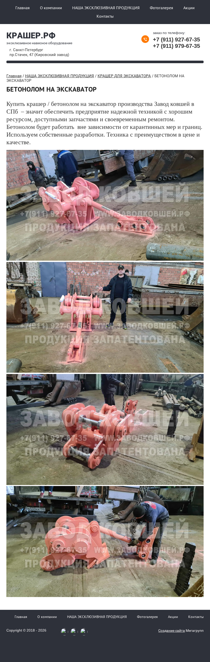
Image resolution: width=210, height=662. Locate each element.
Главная (22, 7)
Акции (189, 7)
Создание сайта (171, 630)
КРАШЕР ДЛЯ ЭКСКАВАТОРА (124, 76)
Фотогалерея (161, 7)
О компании (51, 7)
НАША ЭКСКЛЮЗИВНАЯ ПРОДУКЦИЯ (106, 7)
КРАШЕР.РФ (31, 35)
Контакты (105, 16)
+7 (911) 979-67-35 (176, 46)
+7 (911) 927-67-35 (176, 39)
